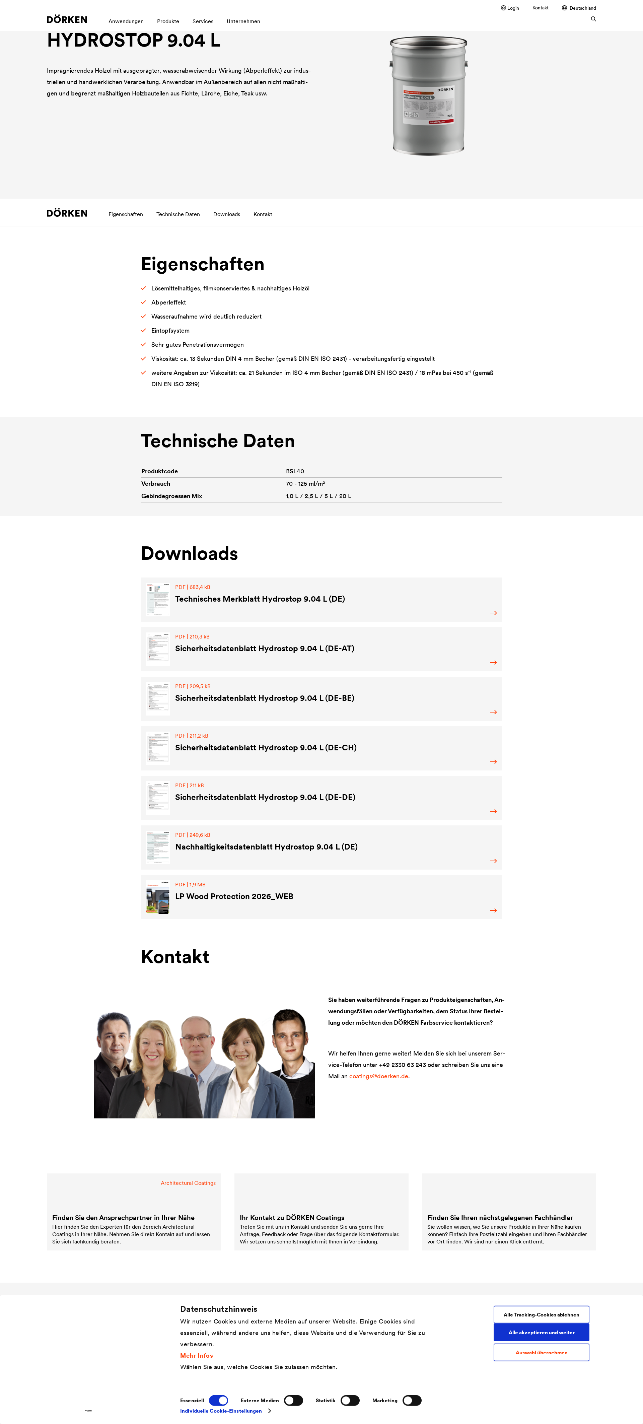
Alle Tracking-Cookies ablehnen (541, 1314)
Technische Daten (178, 214)
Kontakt (540, 7)
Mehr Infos (196, 1355)
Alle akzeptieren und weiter (542, 1332)
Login (513, 7)
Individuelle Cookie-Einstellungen (221, 1411)
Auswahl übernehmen (542, 1352)
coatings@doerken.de (378, 1076)
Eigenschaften (126, 214)
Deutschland (583, 7)
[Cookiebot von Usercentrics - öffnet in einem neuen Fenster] (89, 1411)
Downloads (226, 214)
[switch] (293, 1400)
